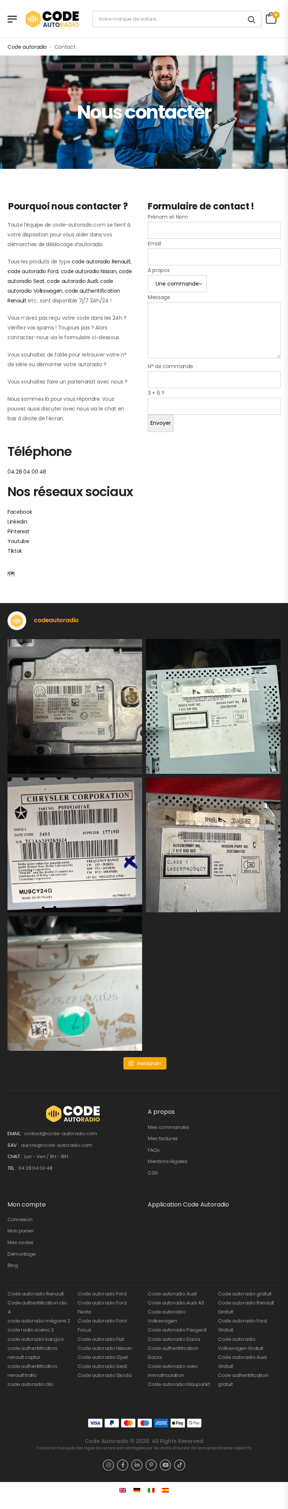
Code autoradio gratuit (245, 1293)
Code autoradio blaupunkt (179, 1384)
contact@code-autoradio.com (60, 1133)
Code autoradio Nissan (105, 1348)
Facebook (20, 512)
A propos (159, 270)
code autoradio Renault (101, 261)
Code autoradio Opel (103, 1357)
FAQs (154, 1150)
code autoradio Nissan (89, 271)
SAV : (14, 1145)
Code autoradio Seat (102, 1366)
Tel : (12, 1168)
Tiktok (15, 551)
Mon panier (21, 1230)
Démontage (22, 1254)
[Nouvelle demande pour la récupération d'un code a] (75, 706)
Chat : (15, 1156)
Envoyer (160, 423)
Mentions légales (168, 1161)
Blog (13, 1265)
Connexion (20, 1219)
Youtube (18, 541)
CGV (153, 1173)
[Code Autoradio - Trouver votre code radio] (53, 19)
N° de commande (170, 366)
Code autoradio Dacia (174, 1339)
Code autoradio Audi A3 (176, 1302)
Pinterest (19, 531)
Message (159, 297)
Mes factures (163, 1138)
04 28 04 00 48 (27, 471)
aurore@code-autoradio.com (56, 1145)
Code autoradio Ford (102, 1293)
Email (154, 243)
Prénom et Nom (168, 217)
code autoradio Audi (72, 281)
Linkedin (17, 521)
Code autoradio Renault (36, 1293)
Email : (15, 1133)
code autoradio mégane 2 (39, 1320)
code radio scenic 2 (31, 1329)
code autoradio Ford (33, 271)
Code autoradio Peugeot (177, 1329)
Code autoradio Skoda (105, 1375)
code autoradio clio (31, 1384)
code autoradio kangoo (36, 1339)
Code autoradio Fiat (101, 1339)
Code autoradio (27, 47)
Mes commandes (168, 1127)
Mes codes (20, 1242)
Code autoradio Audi (172, 1293)
